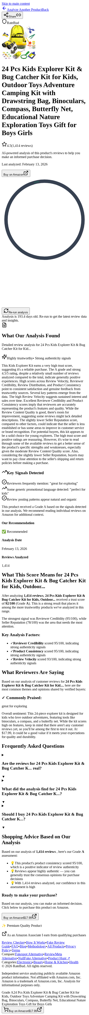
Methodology (37, 946)
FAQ (14, 946)
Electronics (24, 962)
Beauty (38, 962)
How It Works (35, 942)
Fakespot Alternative (29, 954)
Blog (23, 946)
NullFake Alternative (32, 958)
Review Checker (13, 942)
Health (73, 962)
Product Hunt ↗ (59, 958)
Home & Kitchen (56, 962)
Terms (16, 950)
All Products (55, 946)
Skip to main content (16, 3)
